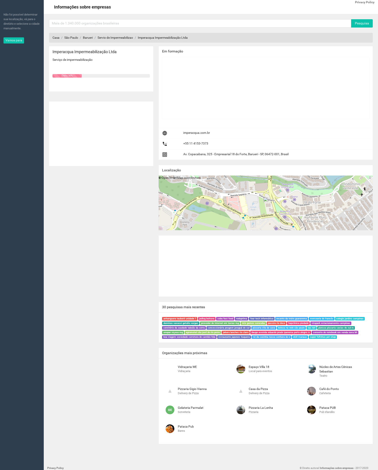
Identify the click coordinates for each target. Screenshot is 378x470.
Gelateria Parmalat (190, 407)
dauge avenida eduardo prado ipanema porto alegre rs (280, 332)
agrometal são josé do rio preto (203, 332)
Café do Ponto (329, 389)
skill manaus (300, 337)
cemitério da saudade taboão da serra (184, 327)
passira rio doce (276, 323)
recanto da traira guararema (291, 318)
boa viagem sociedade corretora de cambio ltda (189, 337)
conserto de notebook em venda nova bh (335, 332)
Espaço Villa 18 (259, 367)
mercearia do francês (321, 318)
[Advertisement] (101, 132)
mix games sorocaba (253, 323)
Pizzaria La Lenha (261, 407)
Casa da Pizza (258, 389)
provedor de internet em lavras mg (220, 323)
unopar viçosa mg (173, 332)
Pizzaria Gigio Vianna (192, 389)
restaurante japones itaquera (234, 337)
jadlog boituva (206, 318)
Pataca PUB (327, 407)
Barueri (88, 37)
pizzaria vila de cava (264, 327)
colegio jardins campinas (350, 318)
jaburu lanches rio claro (235, 332)
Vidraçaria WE (187, 367)
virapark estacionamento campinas (331, 323)
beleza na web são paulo (291, 327)
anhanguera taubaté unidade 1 (179, 318)
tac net (311, 327)
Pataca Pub (186, 426)
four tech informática (261, 318)
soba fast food (225, 318)
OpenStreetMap (172, 177)
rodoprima (241, 318)
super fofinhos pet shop (323, 337)
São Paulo (71, 37)
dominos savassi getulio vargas (180, 323)
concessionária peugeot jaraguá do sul (229, 327)
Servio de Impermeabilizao (115, 37)
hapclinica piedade (298, 323)
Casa (56, 37)
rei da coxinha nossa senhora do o (271, 337)
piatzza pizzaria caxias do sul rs (336, 327)
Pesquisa (362, 23)
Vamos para (13, 40)
